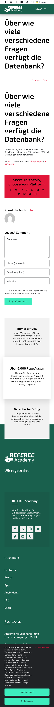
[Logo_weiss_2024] (13, 7)
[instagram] (16, 2)
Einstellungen (41, 647)
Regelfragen (36, 161)
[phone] (30, 536)
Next (45, 80)
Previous (36, 80)
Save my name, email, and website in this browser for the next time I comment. (25, 292)
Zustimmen (27, 692)
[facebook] (5, 2)
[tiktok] (27, 2)
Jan (9, 161)
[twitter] (11, 2)
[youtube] (21, 2)
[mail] (32, 2)
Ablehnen (27, 701)
